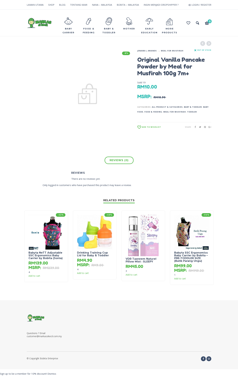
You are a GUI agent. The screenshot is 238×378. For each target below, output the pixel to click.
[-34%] (192, 232)
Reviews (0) (119, 160)
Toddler (192, 112)
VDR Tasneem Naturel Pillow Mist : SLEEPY (141, 260)
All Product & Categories (167, 107)
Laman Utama (35, 4)
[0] (207, 23)
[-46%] (94, 232)
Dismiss (51, 373)
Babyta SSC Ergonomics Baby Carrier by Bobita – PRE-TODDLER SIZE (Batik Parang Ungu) (191, 256)
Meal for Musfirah (172, 50)
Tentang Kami (78, 4)
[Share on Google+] (208, 127)
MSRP (143, 96)
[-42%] (46, 232)
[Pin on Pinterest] (204, 127)
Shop (51, 4)
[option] (87, 94)
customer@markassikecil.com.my (44, 336)
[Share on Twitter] (199, 127)
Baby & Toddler (193, 107)
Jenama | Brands (147, 50)
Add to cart (34, 276)
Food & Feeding (153, 112)
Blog (62, 4)
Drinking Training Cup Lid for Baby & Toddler (93, 254)
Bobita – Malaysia (128, 4)
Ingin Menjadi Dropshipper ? (161, 4)
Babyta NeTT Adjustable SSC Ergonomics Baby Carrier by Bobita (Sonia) (45, 255)
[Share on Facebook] (194, 127)
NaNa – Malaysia (102, 4)
